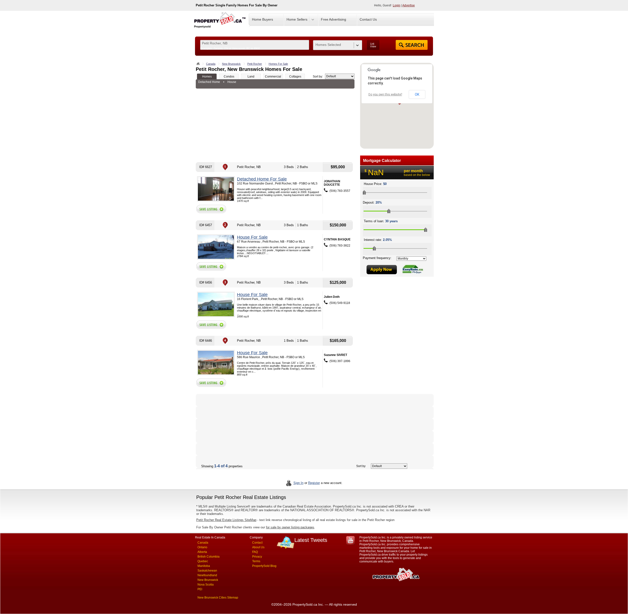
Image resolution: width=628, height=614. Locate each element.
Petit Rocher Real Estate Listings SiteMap (226, 520)
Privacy (257, 556)
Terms (256, 561)
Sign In (298, 483)
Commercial (273, 76)
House (231, 82)
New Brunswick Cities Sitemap (217, 597)
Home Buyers (262, 19)
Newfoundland (207, 575)
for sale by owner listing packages (290, 527)
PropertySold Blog (264, 566)
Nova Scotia (205, 584)
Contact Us (368, 19)
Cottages (295, 76)
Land (251, 76)
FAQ (255, 552)
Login (396, 5)
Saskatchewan (207, 570)
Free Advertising (333, 19)
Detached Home (209, 82)
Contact (257, 542)
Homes (207, 76)
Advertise (408, 5)
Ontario (202, 547)
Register (314, 483)
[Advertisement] (275, 125)
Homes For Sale (278, 63)
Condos (229, 76)
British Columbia (208, 556)
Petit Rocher (254, 63)
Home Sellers (297, 19)
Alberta (202, 552)
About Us (258, 547)
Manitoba (203, 566)
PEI (199, 589)
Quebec (202, 561)
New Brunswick (231, 63)
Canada (210, 63)
